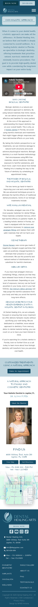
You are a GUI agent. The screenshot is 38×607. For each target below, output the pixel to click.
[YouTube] (16, 531)
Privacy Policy (19, 600)
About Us (24, 571)
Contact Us (26, 588)
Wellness (7, 585)
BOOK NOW (10, 3)
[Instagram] (21, 531)
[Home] (10, 10)
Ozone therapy (9, 245)
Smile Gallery (27, 565)
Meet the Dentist (19, 403)
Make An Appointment (19, 371)
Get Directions (27, 462)
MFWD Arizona (23, 603)
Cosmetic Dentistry (7, 566)
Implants (7, 574)
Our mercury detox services (21, 289)
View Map (10, 462)
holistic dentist (12, 130)
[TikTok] (26, 531)
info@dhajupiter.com (14, 547)
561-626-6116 (27, 3)
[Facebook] (11, 531)
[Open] (34, 10)
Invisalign (7, 579)
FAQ (22, 576)
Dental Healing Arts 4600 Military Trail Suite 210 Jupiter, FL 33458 (17, 540)
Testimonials (27, 582)
